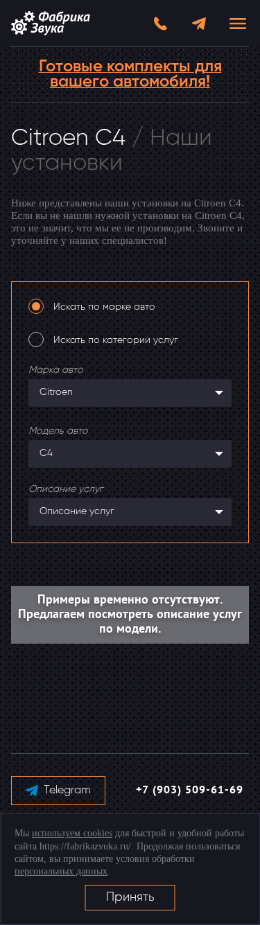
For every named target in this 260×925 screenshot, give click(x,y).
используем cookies (72, 833)
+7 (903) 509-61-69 (189, 791)
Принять (130, 897)
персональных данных (61, 871)
